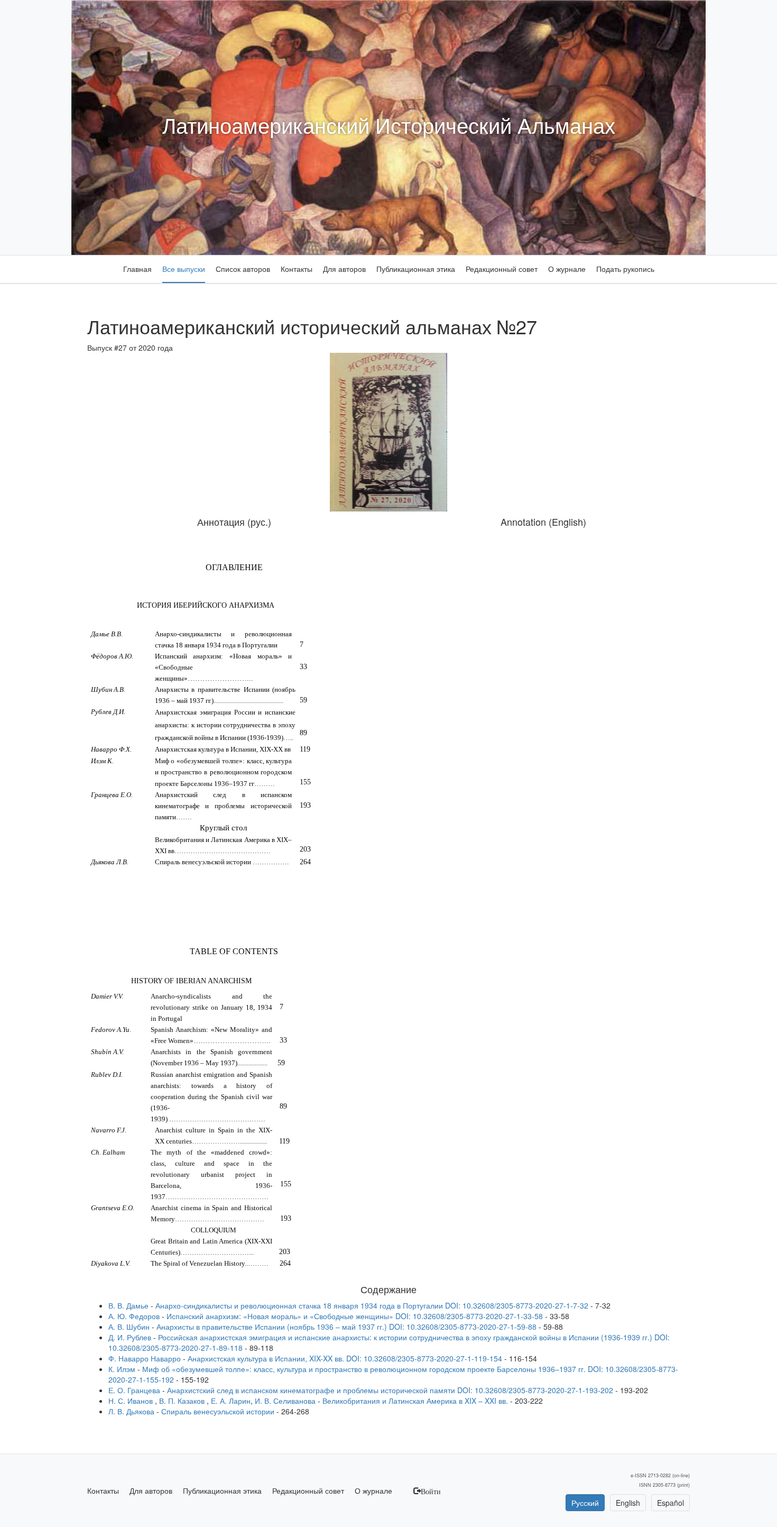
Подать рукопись (625, 268)
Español (670, 1502)
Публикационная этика (415, 268)
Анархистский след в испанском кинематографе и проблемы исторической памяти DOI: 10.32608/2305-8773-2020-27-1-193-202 (390, 1390)
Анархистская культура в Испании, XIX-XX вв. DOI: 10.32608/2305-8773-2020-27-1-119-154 (345, 1358)
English (628, 1502)
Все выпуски (183, 268)
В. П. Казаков (183, 1400)
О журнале (567, 268)
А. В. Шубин (130, 1326)
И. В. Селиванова (286, 1400)
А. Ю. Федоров (134, 1316)
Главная (137, 268)
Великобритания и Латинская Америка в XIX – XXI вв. (415, 1400)
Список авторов (243, 268)
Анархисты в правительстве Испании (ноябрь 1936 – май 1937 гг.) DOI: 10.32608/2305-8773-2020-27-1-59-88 (346, 1326)
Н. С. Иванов (131, 1400)
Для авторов (344, 268)
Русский (585, 1502)
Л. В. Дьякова (132, 1411)
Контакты (296, 268)
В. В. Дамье (129, 1305)
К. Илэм (121, 1369)
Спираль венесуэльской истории (217, 1411)
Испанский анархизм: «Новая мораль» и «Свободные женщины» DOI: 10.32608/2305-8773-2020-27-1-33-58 (354, 1316)
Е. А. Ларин (231, 1400)
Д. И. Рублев (129, 1337)
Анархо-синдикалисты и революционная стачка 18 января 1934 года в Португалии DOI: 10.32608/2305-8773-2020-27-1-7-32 (371, 1305)
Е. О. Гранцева (134, 1390)
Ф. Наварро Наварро (144, 1358)
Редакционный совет (502, 268)
